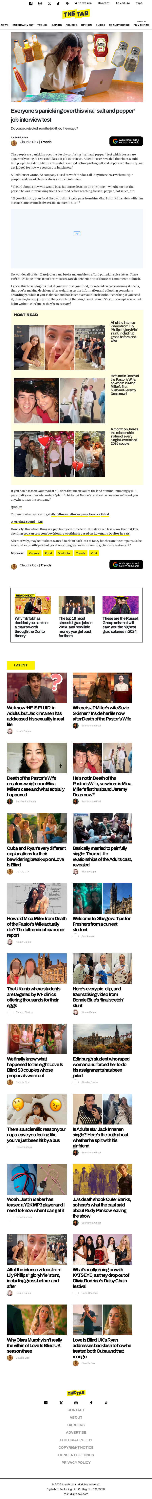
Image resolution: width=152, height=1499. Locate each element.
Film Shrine (142, 25)
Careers (34, 553)
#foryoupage (79, 514)
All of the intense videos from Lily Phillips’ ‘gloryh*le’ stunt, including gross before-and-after (124, 331)
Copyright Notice (76, 1447)
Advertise (123, 3)
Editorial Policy (76, 1440)
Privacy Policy (76, 1463)
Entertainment (23, 25)
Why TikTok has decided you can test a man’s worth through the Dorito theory (31, 627)
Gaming (56, 25)
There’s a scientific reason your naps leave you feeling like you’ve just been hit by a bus (36, 1135)
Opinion (86, 25)
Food (48, 553)
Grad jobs (64, 553)
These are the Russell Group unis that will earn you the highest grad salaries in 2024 (120, 625)
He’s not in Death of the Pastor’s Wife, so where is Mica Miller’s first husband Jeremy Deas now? (125, 385)
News (5, 25)
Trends (42, 25)
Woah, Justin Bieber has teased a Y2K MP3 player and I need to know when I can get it (36, 1205)
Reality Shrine (119, 25)
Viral (94, 553)
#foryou (63, 514)
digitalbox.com (79, 1493)
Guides (100, 25)
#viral (105, 514)
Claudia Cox (29, 142)
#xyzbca (94, 514)
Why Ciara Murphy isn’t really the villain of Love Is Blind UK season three (34, 1345)
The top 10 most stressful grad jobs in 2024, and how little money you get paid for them (75, 627)
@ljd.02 (16, 507)
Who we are (83, 3)
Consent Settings (76, 1455)
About (76, 1417)
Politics (71, 25)
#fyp (54, 514)
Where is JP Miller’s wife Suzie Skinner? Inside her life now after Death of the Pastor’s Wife (102, 713)
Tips (139, 3)
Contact (104, 3)
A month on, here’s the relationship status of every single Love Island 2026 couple (124, 436)
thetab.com (69, 1484)
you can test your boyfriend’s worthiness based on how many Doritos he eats (77, 533)
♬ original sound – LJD (27, 521)
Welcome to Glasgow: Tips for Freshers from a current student (101, 924)
